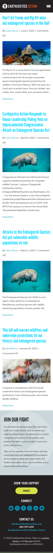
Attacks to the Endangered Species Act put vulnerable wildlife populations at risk (26, 237)
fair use (28, 541)
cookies (45, 538)
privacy (15, 541)
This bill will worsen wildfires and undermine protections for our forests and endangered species (25, 335)
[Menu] (49, 6)
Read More (7, 98)
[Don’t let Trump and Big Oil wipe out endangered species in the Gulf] (26, 52)
